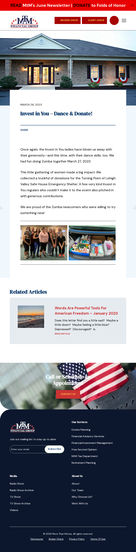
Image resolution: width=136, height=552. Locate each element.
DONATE (81, 5)
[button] (124, 20)
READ (16, 5)
